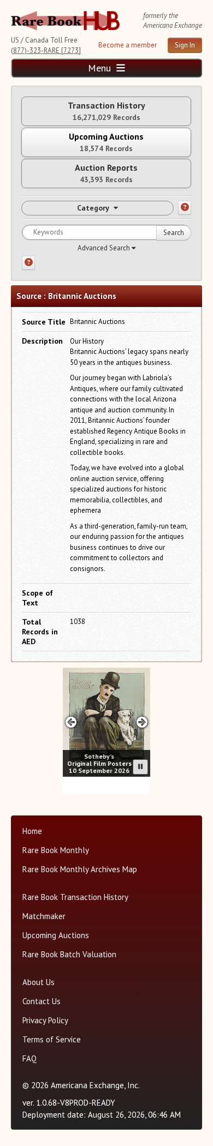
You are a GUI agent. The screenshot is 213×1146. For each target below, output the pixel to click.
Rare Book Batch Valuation (69, 954)
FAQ (29, 1058)
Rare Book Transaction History (75, 897)
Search (173, 232)
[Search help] (28, 263)
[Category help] (184, 208)
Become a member (127, 45)
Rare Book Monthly (55, 850)
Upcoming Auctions (55, 935)
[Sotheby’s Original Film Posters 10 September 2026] (106, 722)
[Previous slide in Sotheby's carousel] (71, 722)
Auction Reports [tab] (106, 173)
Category (93, 208)
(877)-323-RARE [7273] (46, 50)
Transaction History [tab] (106, 111)
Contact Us (41, 1001)
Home (32, 831)
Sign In (185, 45)
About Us (38, 982)
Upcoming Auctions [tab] (106, 142)
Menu (101, 68)
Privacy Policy (45, 1020)
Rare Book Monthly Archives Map (79, 869)
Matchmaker (44, 916)
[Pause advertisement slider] (140, 767)
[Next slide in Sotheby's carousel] (142, 722)
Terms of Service (51, 1039)
